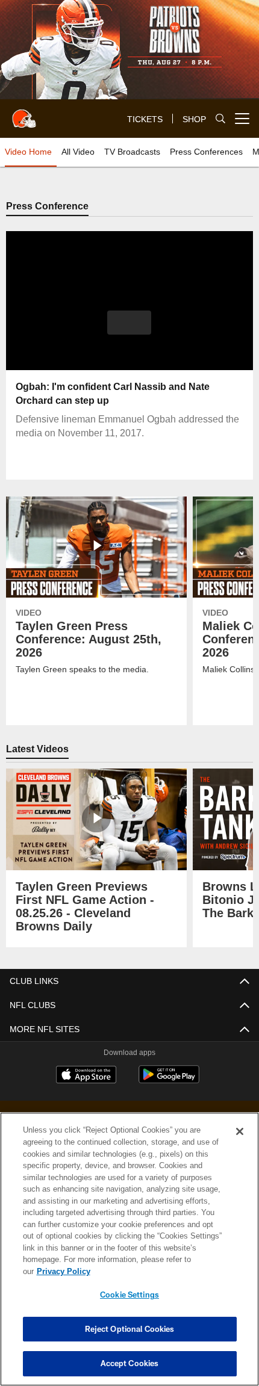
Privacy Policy (156, 1271)
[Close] (239, 1143)
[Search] (220, 119)
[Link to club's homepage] (24, 113)
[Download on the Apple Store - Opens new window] (86, 1076)
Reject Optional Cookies (130, 1329)
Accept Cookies (130, 1363)
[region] (129, 1255)
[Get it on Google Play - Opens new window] (169, 1080)
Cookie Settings (129, 1294)
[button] (129, 323)
